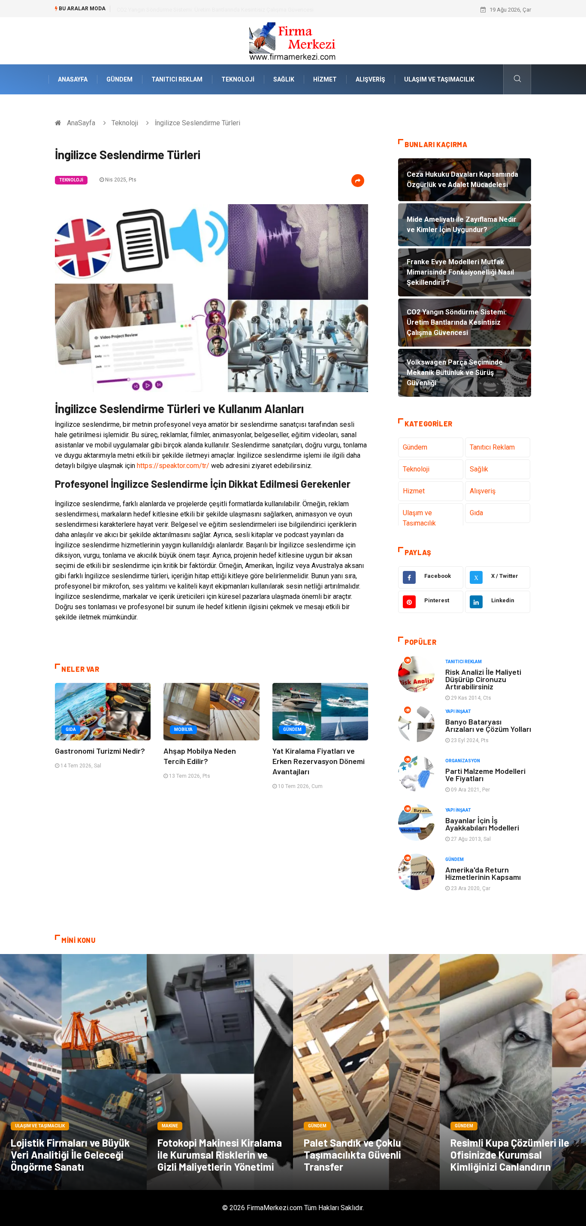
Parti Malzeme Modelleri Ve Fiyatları (485, 774)
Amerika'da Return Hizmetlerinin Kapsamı (483, 873)
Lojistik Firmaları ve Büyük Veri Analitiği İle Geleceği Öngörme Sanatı (70, 1154)
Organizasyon (462, 760)
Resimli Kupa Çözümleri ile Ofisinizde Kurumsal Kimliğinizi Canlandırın (509, 1154)
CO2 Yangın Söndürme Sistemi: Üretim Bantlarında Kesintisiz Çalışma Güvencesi (215, 9)
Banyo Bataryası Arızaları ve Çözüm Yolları (488, 725)
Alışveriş (370, 79)
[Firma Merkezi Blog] (293, 40)
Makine (170, 1125)
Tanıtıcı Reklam (176, 79)
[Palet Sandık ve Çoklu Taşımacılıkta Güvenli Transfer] (366, 1072)
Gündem (119, 79)
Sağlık (283, 79)
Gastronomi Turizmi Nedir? (100, 750)
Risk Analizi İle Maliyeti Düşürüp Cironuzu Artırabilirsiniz (483, 679)
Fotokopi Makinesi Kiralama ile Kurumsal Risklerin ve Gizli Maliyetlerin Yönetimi (219, 1154)
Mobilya (183, 729)
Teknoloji (237, 79)
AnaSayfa (73, 79)
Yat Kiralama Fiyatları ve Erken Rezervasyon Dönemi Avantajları (318, 761)
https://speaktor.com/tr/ (173, 466)
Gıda (71, 729)
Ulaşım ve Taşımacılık (439, 79)
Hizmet (325, 79)
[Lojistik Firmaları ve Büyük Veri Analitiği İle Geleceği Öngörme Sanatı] (73, 1072)
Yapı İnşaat (458, 711)
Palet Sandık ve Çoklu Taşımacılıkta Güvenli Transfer (352, 1154)
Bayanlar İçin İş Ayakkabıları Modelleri (482, 823)
